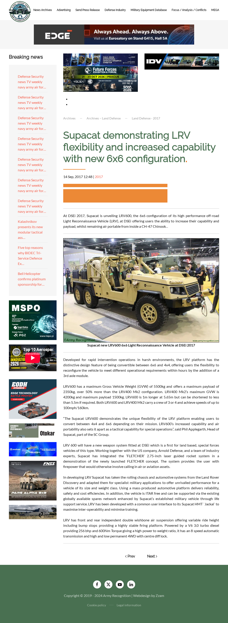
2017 (99, 176)
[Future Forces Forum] (100, 72)
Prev (131, 556)
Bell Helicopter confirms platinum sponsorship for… (32, 278)
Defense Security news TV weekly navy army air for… (32, 81)
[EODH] (33, 398)
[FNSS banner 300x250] (33, 480)
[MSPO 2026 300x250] (33, 320)
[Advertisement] (115, 186)
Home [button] (12, 10)
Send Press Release (87, 10)
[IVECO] (182, 61)
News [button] (24, 10)
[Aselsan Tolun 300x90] (33, 449)
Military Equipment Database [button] (149, 10)
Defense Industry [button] (115, 10)
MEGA (215, 10)
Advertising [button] (64, 10)
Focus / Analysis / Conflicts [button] (189, 10)
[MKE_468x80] (100, 85)
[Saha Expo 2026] (100, 59)
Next (151, 556)
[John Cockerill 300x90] (33, 511)
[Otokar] (33, 430)
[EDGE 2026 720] (114, 34)
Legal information (129, 605)
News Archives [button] (42, 10)
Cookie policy (96, 605)
